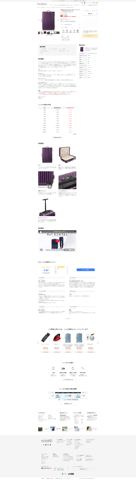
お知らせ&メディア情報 (44, 456)
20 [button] (92, 23)
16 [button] (83, 23)
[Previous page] (83, 14)
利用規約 (42, 478)
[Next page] (97, 14)
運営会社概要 (88, 442)
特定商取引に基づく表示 (58, 478)
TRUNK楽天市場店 (66, 460)
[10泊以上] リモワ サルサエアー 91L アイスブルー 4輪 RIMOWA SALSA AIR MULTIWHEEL (79, 345)
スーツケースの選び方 (78, 443)
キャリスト (78, 456)
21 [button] (94, 23)
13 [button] (92, 21)
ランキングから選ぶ (69, 443)
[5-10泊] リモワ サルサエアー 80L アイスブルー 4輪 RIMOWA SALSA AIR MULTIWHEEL (68, 345)
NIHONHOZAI (78, 460)
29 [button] (96, 25)
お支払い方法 (42, 412)
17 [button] (85, 23)
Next (58, 20)
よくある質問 (76, 447)
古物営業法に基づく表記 (49, 478)
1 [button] (96, 16)
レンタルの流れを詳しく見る (68, 379)
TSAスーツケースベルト (45, 344)
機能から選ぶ (68, 444)
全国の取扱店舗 (55, 455)
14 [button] (94, 21)
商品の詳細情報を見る (65, 38)
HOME (42, 455)
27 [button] (92, 25)
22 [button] (96, 23)
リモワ (68, 35)
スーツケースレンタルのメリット (79, 444)
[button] (64, 474)
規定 (85, 55)
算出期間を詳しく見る (68, 403)
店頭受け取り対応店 (56, 456)
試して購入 (76, 448)
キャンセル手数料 (78, 412)
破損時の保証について (92, 412)
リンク (42, 460)
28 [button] (94, 25)
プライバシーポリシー (67, 478)
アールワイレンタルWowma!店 (67, 459)
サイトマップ (43, 461)
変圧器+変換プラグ (91, 344)
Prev (39, 20)
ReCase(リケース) (88, 460)
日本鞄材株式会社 (88, 456)
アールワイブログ (44, 459)
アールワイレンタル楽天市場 (67, 456)
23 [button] (83, 25)
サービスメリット (77, 442)
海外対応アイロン (57, 344)
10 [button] (85, 21)
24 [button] (85, 25)
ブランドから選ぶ (69, 442)
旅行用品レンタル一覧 (60, 442)
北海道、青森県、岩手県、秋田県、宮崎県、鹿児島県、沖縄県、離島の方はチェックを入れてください (90, 32)
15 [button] (96, 21)
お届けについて (64, 412)
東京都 (65, 21)
